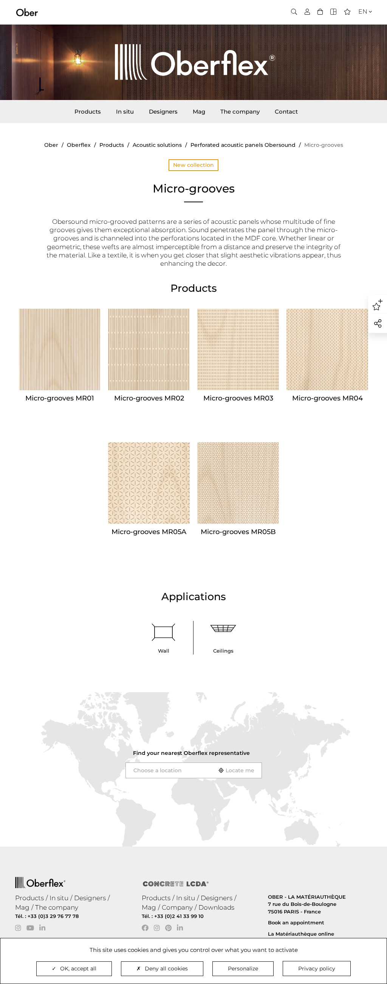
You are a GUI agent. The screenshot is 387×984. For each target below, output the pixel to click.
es (360, 34)
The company (240, 111)
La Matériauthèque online (301, 934)
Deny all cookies (166, 968)
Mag (199, 111)
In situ (125, 111)
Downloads (216, 907)
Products (87, 111)
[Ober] (27, 11)
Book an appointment (296, 922)
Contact (286, 111)
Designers (163, 111)
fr (360, 25)
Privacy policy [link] (316, 968)
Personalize (243, 968)
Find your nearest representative (191, 753)
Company (177, 907)
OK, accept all (78, 968)
